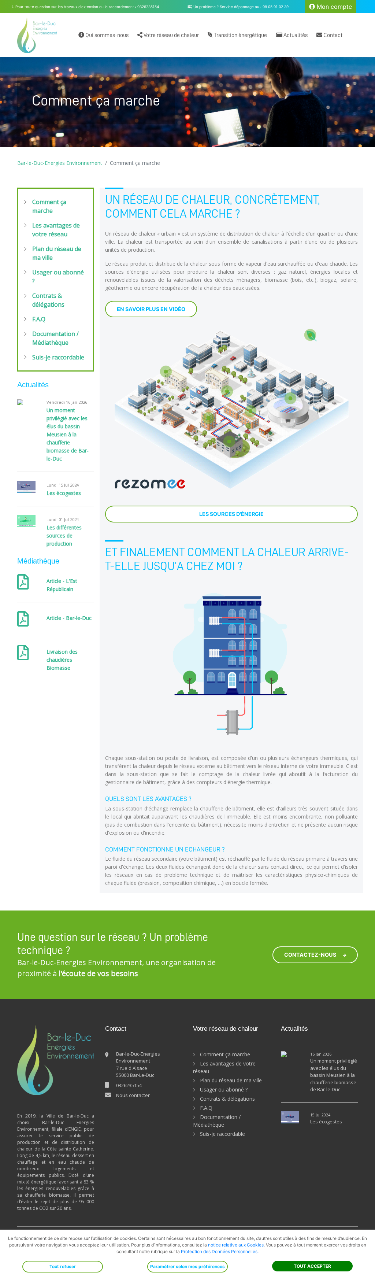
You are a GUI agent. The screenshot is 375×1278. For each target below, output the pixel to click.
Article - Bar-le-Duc (69, 617)
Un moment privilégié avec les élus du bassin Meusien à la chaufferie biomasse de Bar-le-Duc (68, 434)
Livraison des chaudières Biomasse (62, 659)
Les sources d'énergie (231, 514)
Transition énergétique (240, 35)
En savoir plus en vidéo (151, 309)
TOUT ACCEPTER (312, 1266)
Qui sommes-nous (106, 35)
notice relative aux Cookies (236, 1245)
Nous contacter (133, 1095)
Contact (332, 35)
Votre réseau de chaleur (170, 35)
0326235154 (129, 1085)
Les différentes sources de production (64, 535)
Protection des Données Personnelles (219, 1251)
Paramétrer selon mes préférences (187, 1266)
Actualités (295, 35)
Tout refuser (62, 1266)
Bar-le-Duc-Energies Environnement (59, 162)
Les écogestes (64, 493)
